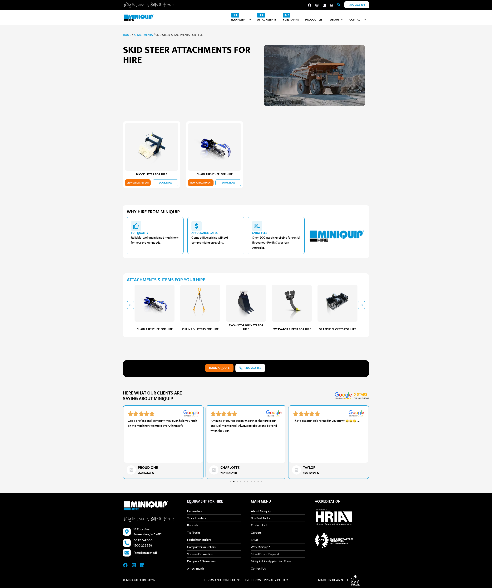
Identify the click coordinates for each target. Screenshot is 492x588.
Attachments (143, 35)
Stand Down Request (265, 554)
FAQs (254, 540)
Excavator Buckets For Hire (246, 327)
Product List (259, 525)
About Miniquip (261, 511)
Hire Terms (252, 580)
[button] (339, 4)
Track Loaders (196, 518)
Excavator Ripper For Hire (292, 329)
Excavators (194, 511)
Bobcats (192, 525)
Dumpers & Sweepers (201, 561)
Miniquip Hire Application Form (271, 561)
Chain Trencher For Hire (215, 174)
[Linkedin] (324, 5)
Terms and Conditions (222, 580)
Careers (256, 532)
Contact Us (258, 568)
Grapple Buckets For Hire (337, 329)
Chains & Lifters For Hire (200, 329)
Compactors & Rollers (201, 547)
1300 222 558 (143, 545)
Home (127, 35)
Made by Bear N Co (333, 580)
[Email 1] (331, 5)
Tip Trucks (193, 532)
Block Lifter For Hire (151, 174)
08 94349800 (143, 540)
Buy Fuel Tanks (260, 518)
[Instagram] (317, 5)
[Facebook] (309, 5)
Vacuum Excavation (200, 554)
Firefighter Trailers (199, 540)
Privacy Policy (276, 580)
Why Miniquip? (260, 547)
